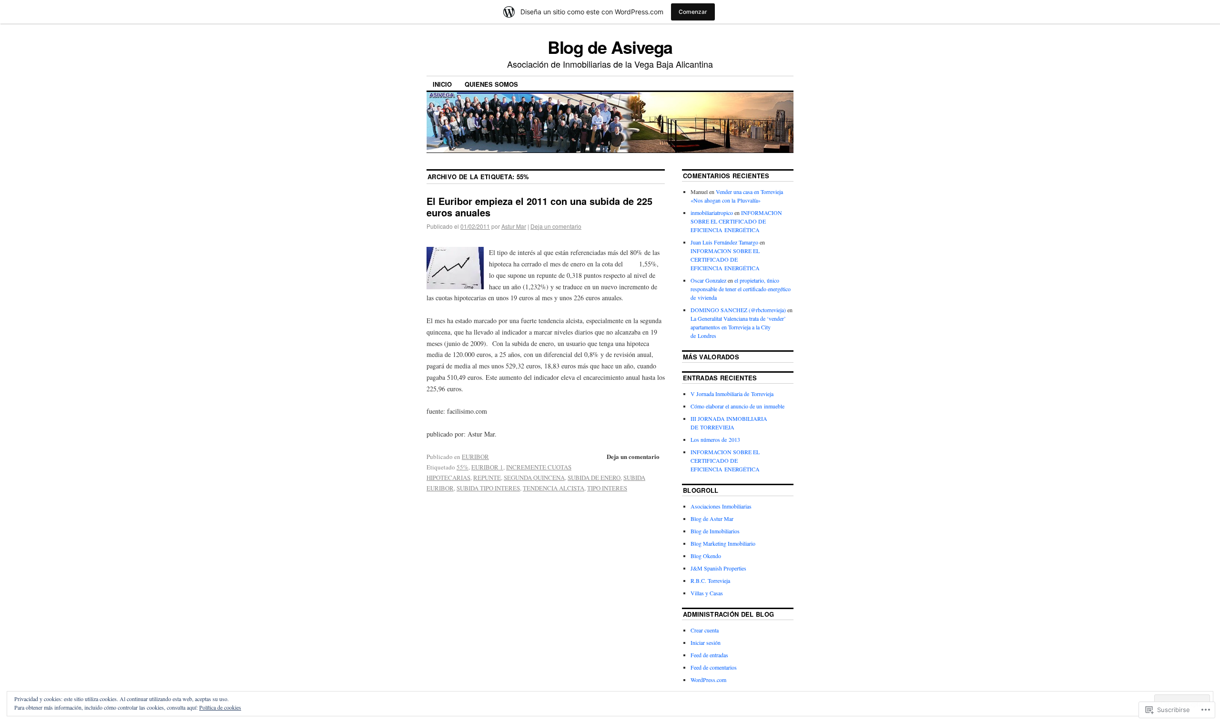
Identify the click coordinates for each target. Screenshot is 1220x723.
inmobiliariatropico (712, 212)
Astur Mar (513, 226)
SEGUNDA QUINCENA (534, 477)
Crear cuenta (705, 630)
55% (462, 467)
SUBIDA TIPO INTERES (488, 488)
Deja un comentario (555, 226)
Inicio (442, 84)
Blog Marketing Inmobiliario (723, 543)
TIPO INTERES (607, 488)
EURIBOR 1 (487, 467)
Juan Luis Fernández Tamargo (724, 242)
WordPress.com (708, 679)
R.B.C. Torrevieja (710, 580)
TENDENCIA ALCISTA (553, 488)
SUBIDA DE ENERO (594, 477)
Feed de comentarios (714, 667)
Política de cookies (220, 707)
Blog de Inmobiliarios (715, 531)
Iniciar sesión (706, 642)
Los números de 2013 (715, 439)
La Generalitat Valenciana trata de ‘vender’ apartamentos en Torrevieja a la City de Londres (738, 327)
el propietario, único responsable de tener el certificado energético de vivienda (741, 288)
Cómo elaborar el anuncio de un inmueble (737, 406)
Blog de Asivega (610, 46)
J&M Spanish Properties (718, 568)
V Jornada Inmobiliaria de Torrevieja (732, 393)
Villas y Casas (707, 593)
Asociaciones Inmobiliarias (721, 506)
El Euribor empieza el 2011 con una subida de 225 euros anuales (539, 206)
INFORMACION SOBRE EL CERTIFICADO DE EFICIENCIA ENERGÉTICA (736, 221)
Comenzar (693, 11)
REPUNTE (487, 477)
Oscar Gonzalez (708, 280)
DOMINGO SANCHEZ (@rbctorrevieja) (738, 310)
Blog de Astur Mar (712, 518)
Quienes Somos (491, 84)
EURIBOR (475, 456)
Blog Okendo (706, 556)
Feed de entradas (709, 655)
